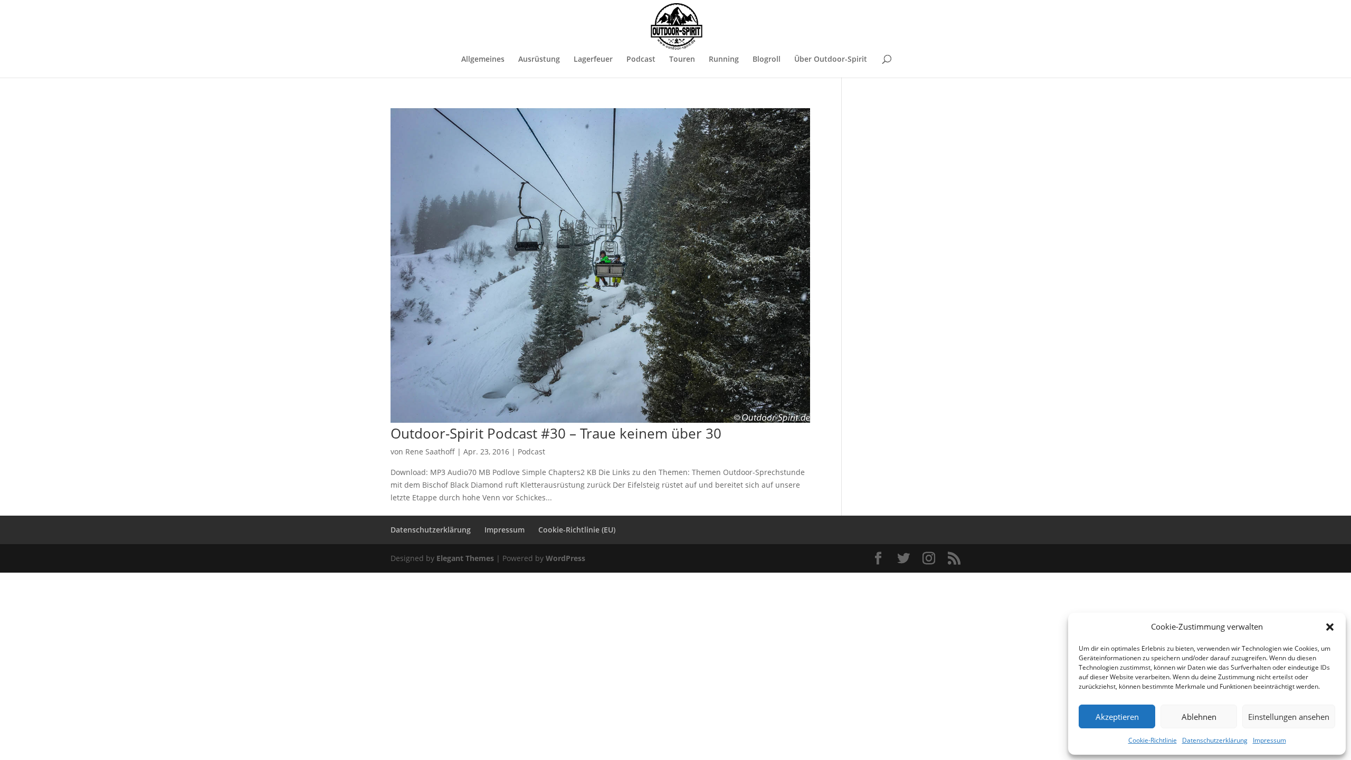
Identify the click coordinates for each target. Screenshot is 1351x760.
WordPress (565, 558)
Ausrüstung (539, 59)
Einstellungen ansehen (1288, 716)
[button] (1330, 627)
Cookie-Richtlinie (1152, 740)
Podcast (640, 59)
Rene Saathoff (430, 451)
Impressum (1269, 740)
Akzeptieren (1117, 716)
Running (724, 59)
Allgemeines (483, 59)
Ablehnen (1199, 716)
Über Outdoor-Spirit (830, 59)
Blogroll (767, 59)
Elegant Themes (465, 558)
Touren (682, 59)
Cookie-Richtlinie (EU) (576, 530)
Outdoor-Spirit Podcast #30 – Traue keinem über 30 (556, 433)
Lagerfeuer (593, 59)
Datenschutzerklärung (1215, 740)
